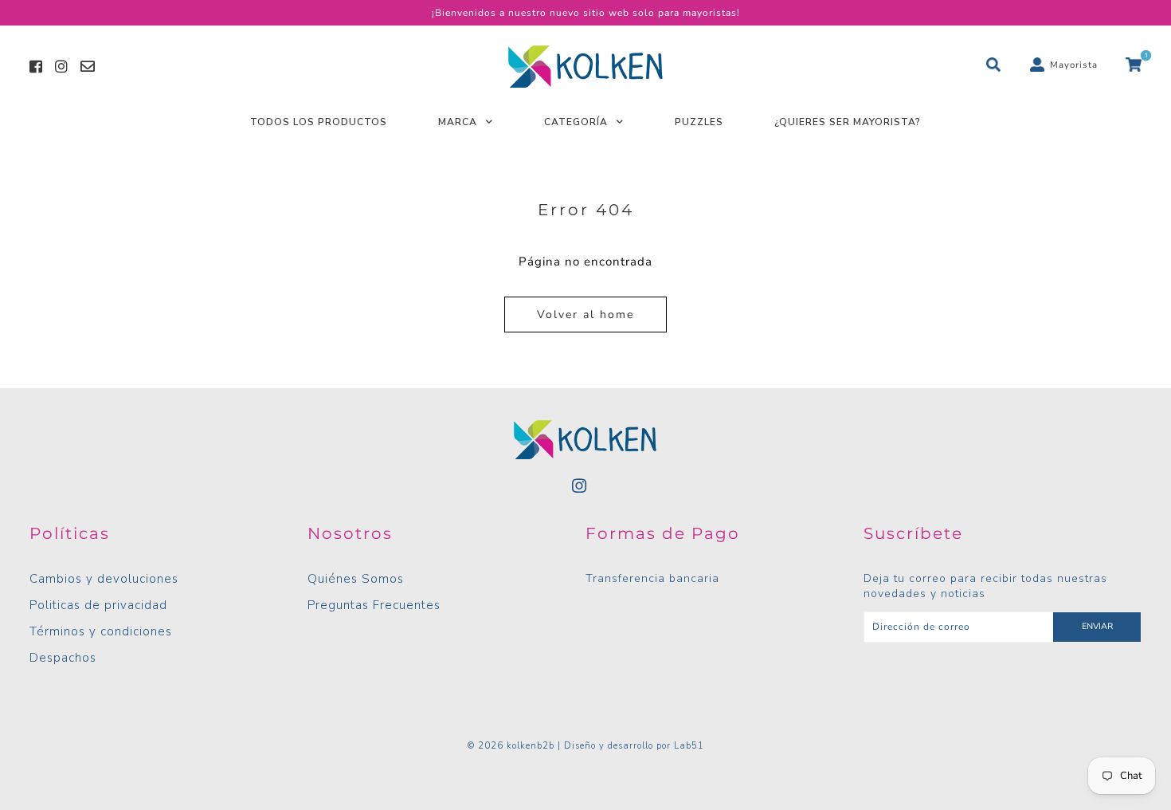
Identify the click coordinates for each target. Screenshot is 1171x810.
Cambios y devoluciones (103, 579)
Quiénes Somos (355, 579)
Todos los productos (318, 122)
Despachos (62, 658)
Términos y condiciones (100, 631)
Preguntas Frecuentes (374, 605)
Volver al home (585, 314)
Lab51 (689, 746)
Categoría (576, 122)
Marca (457, 122)
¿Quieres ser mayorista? (847, 122)
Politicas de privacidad (98, 605)
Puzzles (699, 122)
